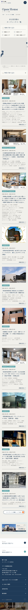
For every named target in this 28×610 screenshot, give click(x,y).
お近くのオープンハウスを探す (10, 580)
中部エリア (19, 32)
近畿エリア (7, 35)
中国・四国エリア (20, 35)
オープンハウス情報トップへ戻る (14, 512)
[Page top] (25, 599)
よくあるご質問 (6, 584)
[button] (1, 56)
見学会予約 (5, 589)
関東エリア (7, 32)
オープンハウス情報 (10, 14)
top (3, 14)
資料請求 (4, 593)
